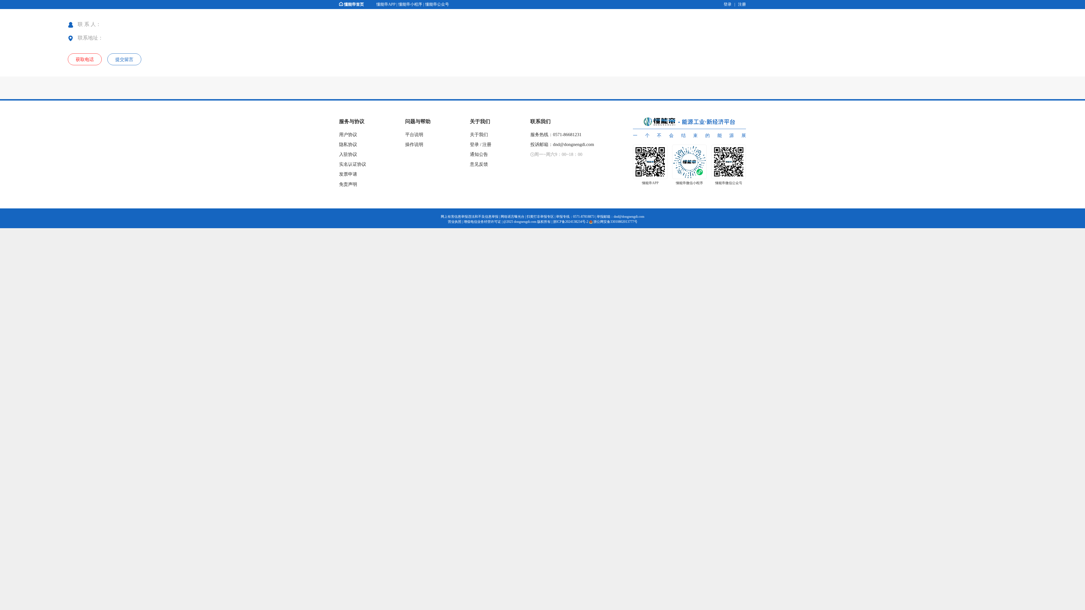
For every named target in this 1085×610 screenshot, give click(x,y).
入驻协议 (348, 154)
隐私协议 (348, 144)
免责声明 (348, 184)
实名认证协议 (352, 164)
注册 (486, 144)
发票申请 (348, 174)
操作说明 (414, 144)
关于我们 (479, 134)
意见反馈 (479, 164)
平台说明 (414, 134)
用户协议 (348, 134)
